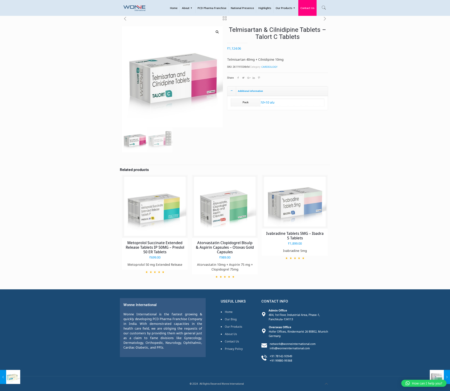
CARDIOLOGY (269, 66)
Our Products (233, 327)
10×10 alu (267, 102)
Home (229, 312)
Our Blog (231, 319)
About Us (231, 334)
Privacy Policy (234, 349)
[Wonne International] (134, 8)
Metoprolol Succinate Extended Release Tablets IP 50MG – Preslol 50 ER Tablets (155, 247)
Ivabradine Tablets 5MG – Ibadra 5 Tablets (295, 235)
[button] (217, 32)
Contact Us (232, 341)
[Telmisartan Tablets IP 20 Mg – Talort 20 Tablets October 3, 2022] (10, 377)
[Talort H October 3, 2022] (440, 377)
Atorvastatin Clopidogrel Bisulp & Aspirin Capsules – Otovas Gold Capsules (225, 247)
